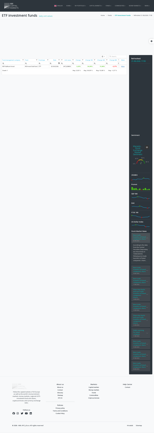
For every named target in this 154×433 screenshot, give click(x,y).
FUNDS (108, 6)
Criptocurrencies (93, 398)
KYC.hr (60, 398)
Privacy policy (60, 408)
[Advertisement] (77, 36)
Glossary (60, 393)
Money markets (94, 390)
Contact (60, 390)
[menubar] (3, 63)
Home (103, 15)
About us (60, 387)
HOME (68, 6)
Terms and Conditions (60, 411)
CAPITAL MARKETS (95, 6)
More (123, 66)
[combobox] (53, 63)
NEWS (146, 6)
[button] (103, 56)
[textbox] (118, 56)
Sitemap (60, 395)
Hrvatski (130, 425)
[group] (103, 56)
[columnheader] (13, 60)
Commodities (93, 395)
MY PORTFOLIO (80, 6)
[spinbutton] (65, 63)
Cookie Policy (60, 413)
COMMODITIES (119, 6)
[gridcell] (123, 60)
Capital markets (94, 387)
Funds (110, 15)
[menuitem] (3, 63)
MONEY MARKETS (134, 6)
